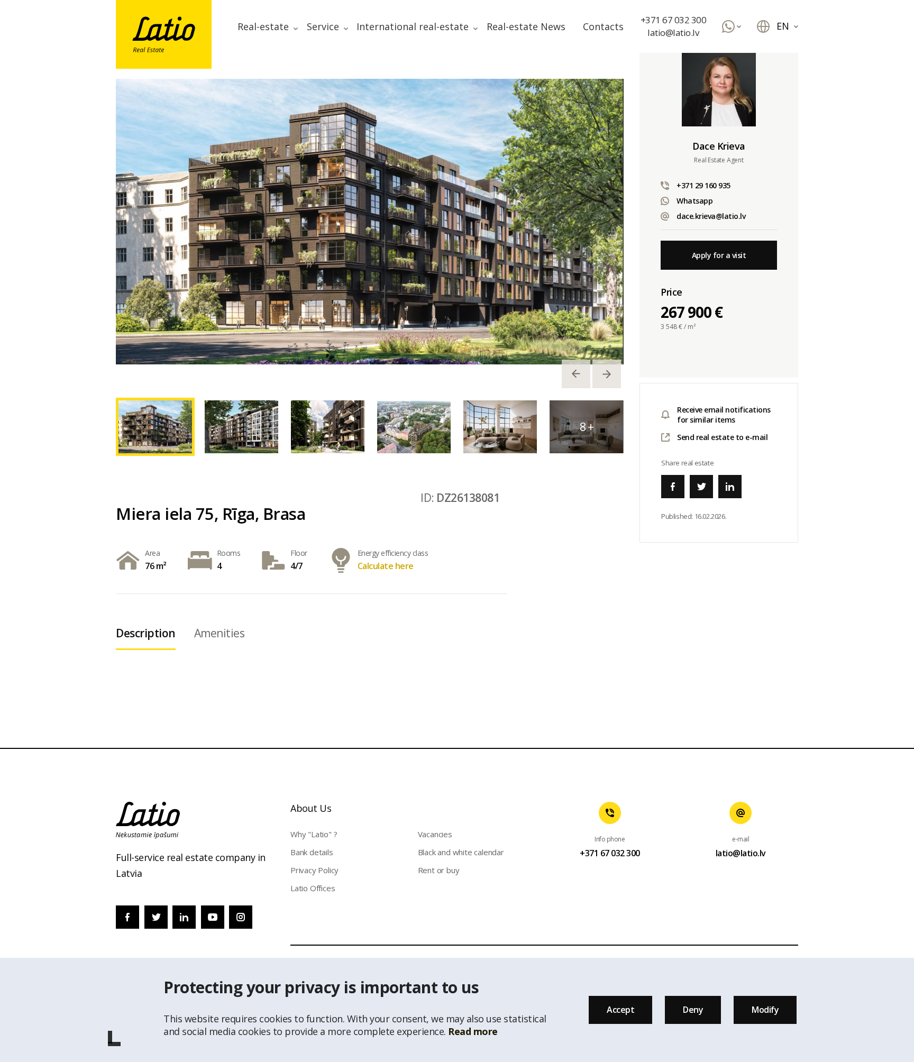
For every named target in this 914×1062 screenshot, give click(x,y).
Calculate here (386, 566)
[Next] (606, 374)
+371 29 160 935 (703, 185)
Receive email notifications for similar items (724, 415)
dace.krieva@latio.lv (711, 216)
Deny (693, 1009)
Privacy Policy (314, 870)
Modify (765, 1009)
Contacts (603, 26)
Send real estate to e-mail (722, 437)
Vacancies (435, 834)
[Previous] (576, 374)
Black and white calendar (461, 852)
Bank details (311, 852)
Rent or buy (439, 870)
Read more (473, 1031)
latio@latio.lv (673, 32)
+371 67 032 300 (674, 20)
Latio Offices (312, 888)
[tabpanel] (370, 221)
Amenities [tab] (219, 633)
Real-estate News (526, 26)
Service (323, 26)
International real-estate (413, 26)
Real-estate (263, 26)
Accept (620, 1009)
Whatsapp (694, 201)
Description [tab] (146, 633)
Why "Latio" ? (313, 834)
